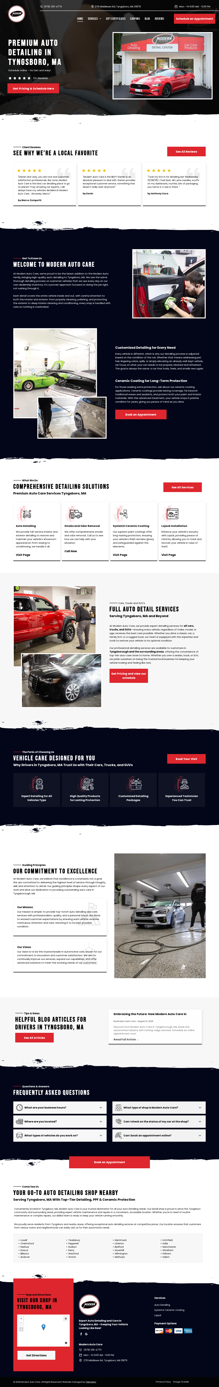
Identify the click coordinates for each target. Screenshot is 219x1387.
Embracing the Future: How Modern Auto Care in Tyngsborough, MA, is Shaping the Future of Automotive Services (156, 1014)
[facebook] (81, 1334)
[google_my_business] (86, 1334)
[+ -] (43, 1331)
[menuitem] (80, 19)
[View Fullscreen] (21, 1329)
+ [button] (21, 1318)
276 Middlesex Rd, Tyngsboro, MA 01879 (118, 6)
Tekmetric (91, 1381)
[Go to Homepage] (16, 7)
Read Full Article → (126, 1039)
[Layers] (66, 1318)
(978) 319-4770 (53, 6)
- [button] (21, 1323)
